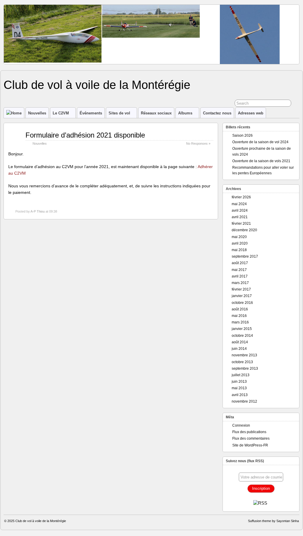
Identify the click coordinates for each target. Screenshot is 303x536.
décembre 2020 (244, 230)
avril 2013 (240, 395)
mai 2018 (239, 250)
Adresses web (250, 113)
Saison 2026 (242, 135)
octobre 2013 (242, 362)
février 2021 (241, 223)
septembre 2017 (245, 256)
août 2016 (240, 309)
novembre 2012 (244, 401)
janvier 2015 (242, 329)
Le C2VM (61, 113)
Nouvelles (37, 113)
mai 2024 (239, 204)
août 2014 (240, 342)
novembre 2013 (244, 355)
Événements (91, 113)
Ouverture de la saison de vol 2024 (260, 142)
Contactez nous (217, 113)
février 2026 (241, 197)
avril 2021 (240, 217)
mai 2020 (239, 237)
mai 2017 (239, 270)
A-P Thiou (37, 211)
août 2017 (240, 263)
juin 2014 (239, 349)
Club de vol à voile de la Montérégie (97, 84)
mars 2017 (240, 283)
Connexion (241, 425)
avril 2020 (240, 243)
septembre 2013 (245, 368)
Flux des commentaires (251, 438)
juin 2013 (239, 381)
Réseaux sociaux (156, 113)
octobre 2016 (242, 303)
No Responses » (198, 143)
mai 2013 (239, 388)
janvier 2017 (242, 296)
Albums (185, 113)
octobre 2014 (242, 336)
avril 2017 (240, 276)
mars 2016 (240, 322)
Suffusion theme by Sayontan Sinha (273, 521)
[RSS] (260, 503)
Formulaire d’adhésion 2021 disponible (85, 135)
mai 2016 (239, 316)
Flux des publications (249, 432)
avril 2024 (240, 210)
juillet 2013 (240, 375)
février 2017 (241, 289)
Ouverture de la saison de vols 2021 (261, 161)
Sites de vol (119, 113)
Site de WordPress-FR (250, 445)
